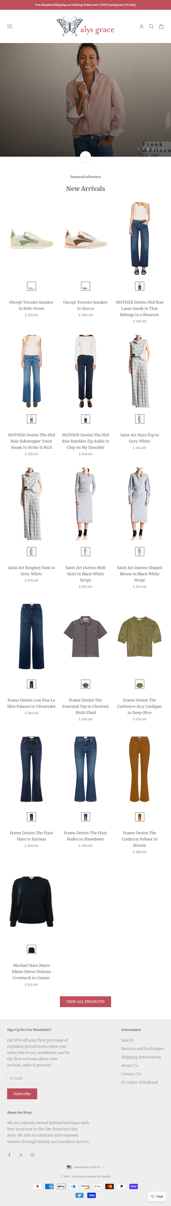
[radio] (31, 286)
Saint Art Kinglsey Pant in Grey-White (31, 570)
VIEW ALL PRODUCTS (85, 1001)
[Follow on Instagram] (32, 1155)
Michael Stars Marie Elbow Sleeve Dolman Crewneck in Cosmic (31, 971)
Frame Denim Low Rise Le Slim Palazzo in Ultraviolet (31, 703)
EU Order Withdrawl (139, 1082)
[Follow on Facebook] (9, 1155)
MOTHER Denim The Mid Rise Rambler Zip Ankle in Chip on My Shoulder (85, 441)
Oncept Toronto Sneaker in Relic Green (31, 305)
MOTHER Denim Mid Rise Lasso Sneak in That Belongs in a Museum (139, 308)
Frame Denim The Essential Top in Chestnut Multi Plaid (85, 706)
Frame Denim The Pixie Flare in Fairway (31, 836)
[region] (85, 100)
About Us (129, 1065)
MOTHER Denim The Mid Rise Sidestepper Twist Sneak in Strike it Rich (31, 441)
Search (127, 1040)
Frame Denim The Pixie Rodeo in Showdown (85, 836)
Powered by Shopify (98, 1176)
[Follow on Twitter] (21, 1155)
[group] (85, 100)
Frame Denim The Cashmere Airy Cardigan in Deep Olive (139, 706)
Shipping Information (141, 1057)
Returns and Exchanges (142, 1048)
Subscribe (22, 1093)
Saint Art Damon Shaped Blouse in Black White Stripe (139, 574)
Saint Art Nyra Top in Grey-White (139, 438)
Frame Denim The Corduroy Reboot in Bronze (139, 839)
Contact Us (131, 1074)
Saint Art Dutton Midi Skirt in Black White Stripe (85, 574)
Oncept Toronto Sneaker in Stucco (85, 305)
